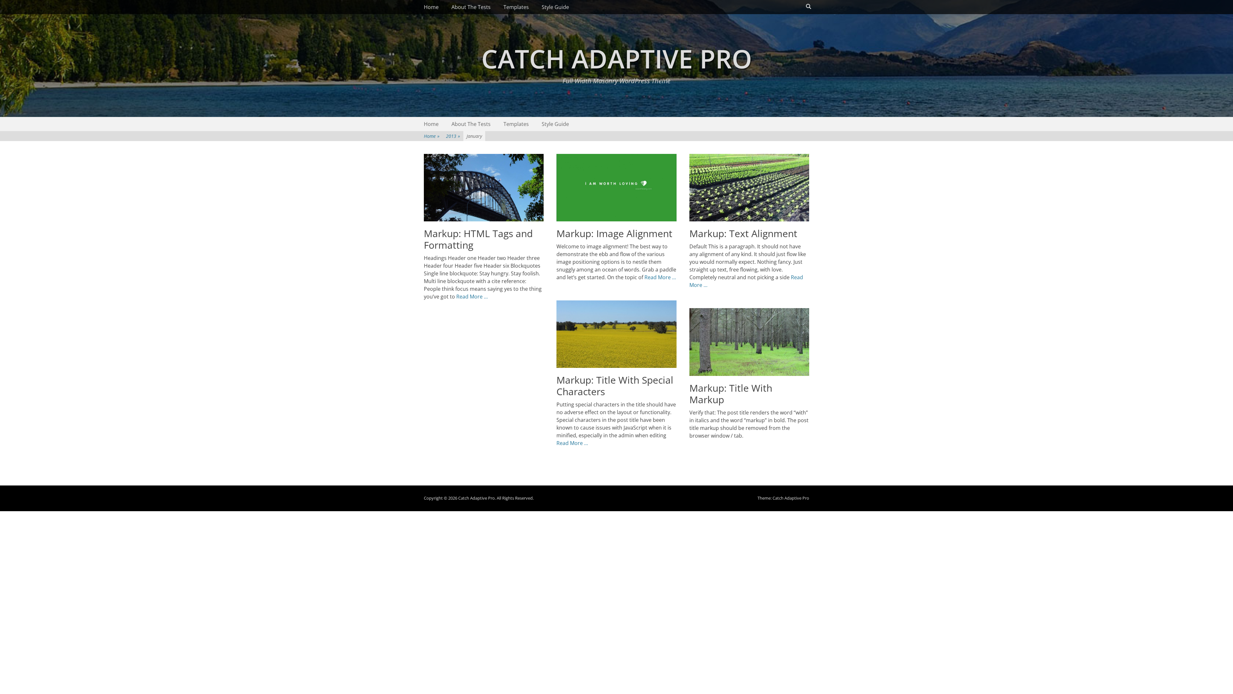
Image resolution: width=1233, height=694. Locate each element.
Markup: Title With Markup (730, 393)
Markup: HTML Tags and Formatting (478, 239)
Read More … (472, 296)
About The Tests (471, 7)
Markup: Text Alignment (743, 233)
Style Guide (555, 7)
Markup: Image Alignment (614, 233)
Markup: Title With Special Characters (614, 385)
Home (431, 7)
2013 (453, 136)
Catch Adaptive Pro (616, 58)
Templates (516, 7)
